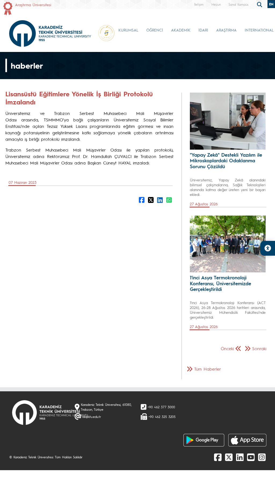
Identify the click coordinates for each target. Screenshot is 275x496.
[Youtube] (251, 457)
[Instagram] (262, 457)
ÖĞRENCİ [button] (154, 29)
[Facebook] (218, 457)
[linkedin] (240, 457)
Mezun (216, 4)
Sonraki (259, 348)
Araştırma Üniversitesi (33, 4)
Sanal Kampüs (238, 4)
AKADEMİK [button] (180, 29)
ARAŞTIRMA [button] (226, 29)
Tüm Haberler (207, 369)
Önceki (227, 348)
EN (271, 4)
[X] (229, 457)
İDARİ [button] (203, 29)
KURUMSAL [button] (128, 29)
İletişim (199, 4)
